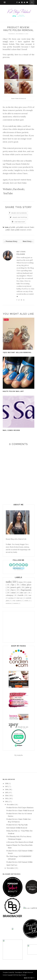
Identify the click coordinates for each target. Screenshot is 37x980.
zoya (20, 582)
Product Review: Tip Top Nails (17, 825)
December (11, 804)
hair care (20, 598)
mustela (16, 603)
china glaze (26, 584)
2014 (6, 795)
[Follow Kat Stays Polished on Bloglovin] (18, 569)
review (29, 230)
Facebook (18, 189)
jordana (11, 598)
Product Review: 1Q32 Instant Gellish (19, 862)
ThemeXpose (18, 972)
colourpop (10, 595)
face (13, 590)
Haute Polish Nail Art (13, 391)
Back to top (28, 978)
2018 (6, 783)
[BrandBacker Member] (12, 917)
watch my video (15, 126)
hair (30, 595)
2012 (6, 801)
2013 (6, 798)
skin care (24, 593)
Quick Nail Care (11, 865)
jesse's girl (16, 587)
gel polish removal (23, 227)
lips (13, 584)
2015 (6, 792)
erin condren (17, 601)
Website (7, 189)
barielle (21, 595)
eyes (29, 582)
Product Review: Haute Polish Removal (20, 810)
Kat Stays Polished (21, 253)
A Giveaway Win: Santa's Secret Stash (19, 842)
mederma (9, 603)
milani (13, 593)
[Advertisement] (18, 626)
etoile (26, 601)
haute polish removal (18, 230)
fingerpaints (26, 590)
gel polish (12, 227)
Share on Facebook (19, 213)
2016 (6, 789)
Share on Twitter (20, 217)
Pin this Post (20, 222)
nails (8, 581)
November (11, 868)
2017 (6, 786)
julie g (28, 587)
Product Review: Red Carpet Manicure (20, 807)
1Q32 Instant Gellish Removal (17, 352)
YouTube (8, 193)
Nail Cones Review (11, 430)
